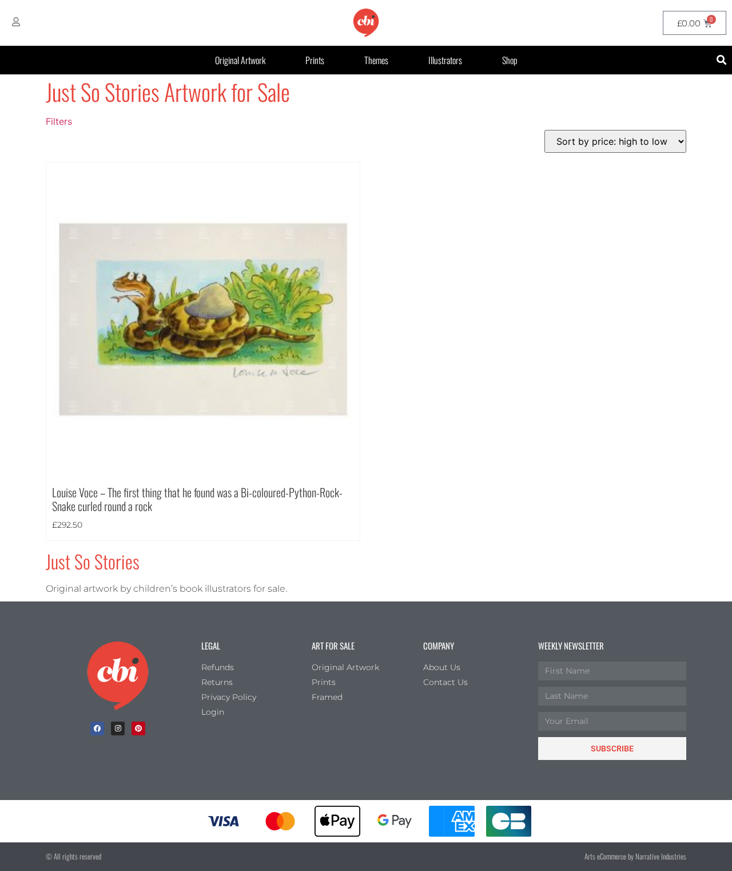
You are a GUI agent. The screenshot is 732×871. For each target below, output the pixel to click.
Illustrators (445, 60)
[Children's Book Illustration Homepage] (117, 676)
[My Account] (16, 21)
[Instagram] (118, 728)
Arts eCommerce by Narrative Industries (635, 856)
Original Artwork (240, 60)
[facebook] (97, 728)
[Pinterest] (138, 728)
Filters (59, 121)
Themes (376, 60)
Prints (314, 60)
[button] (721, 60)
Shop (510, 60)
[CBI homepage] (366, 23)
